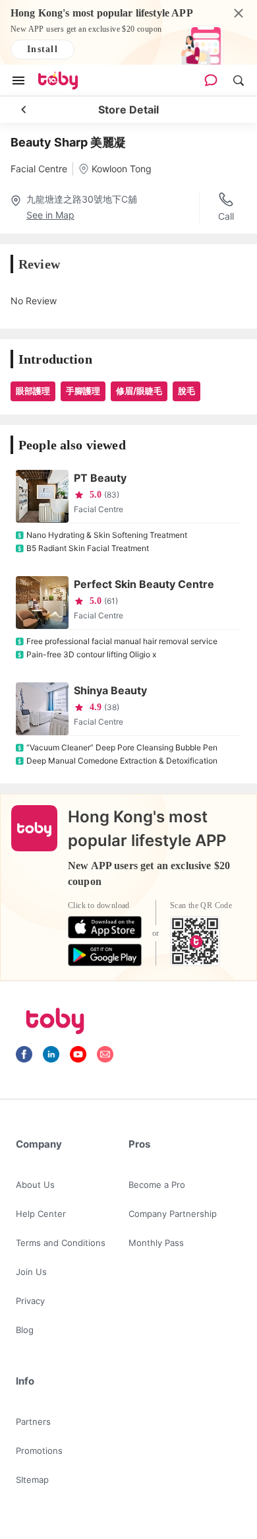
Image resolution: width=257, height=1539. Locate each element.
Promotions (39, 1450)
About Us (35, 1184)
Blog (25, 1330)
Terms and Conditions (60, 1242)
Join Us (31, 1271)
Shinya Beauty (110, 690)
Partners (33, 1421)
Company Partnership (172, 1213)
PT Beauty (100, 477)
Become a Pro (156, 1184)
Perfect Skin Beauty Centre (144, 584)
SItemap (32, 1479)
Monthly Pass (156, 1242)
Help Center (41, 1213)
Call (226, 216)
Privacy (30, 1300)
